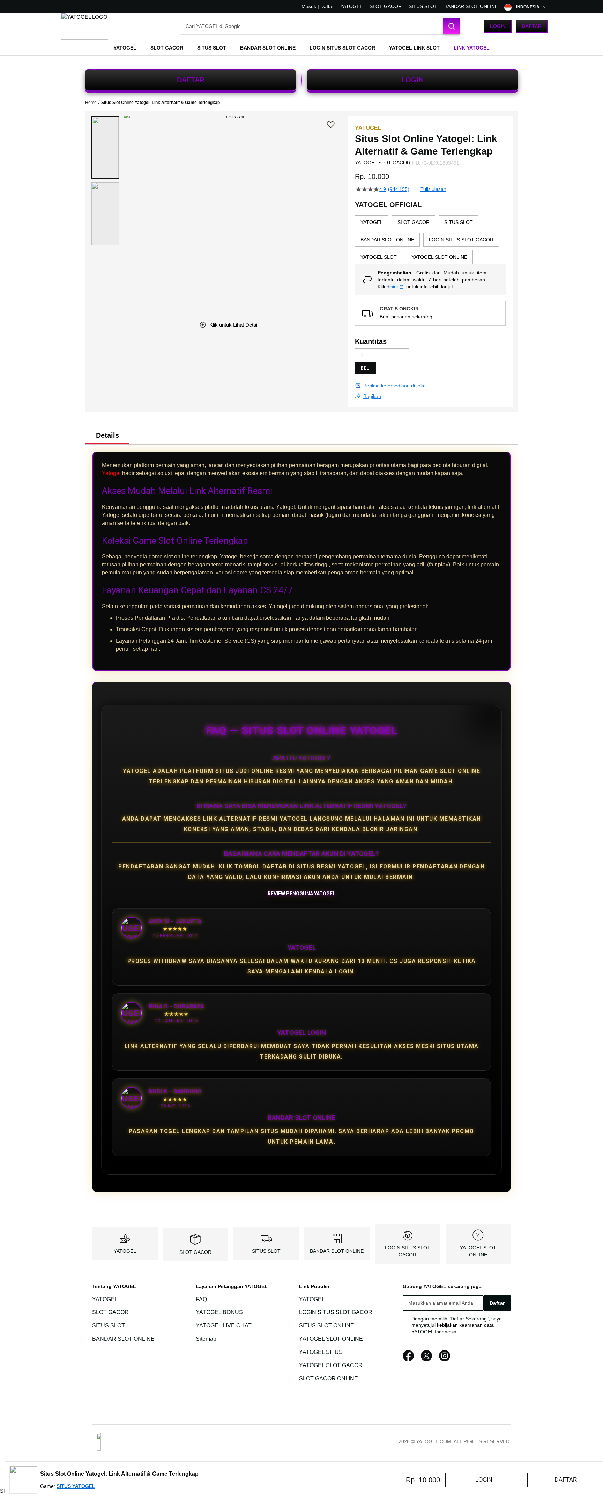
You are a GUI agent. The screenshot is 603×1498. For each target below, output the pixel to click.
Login (498, 26)
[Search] (451, 26)
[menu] (301, 47)
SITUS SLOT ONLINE (326, 1325)
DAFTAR (190, 80)
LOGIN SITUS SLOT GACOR (335, 1313)
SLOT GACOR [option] (413, 222)
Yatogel (111, 473)
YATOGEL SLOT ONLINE (331, 1339)
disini (392, 286)
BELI (365, 368)
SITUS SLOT (423, 6)
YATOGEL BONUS (219, 1313)
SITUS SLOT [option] (458, 222)
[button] (105, 147)
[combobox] (320, 26)
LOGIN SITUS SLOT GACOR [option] (461, 239)
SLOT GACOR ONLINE (328, 1379)
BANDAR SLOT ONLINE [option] (387, 239)
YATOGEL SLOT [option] (378, 257)
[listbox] (430, 239)
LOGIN (412, 80)
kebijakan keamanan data (465, 1325)
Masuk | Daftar (318, 6)
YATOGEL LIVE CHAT (224, 1325)
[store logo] (84, 26)
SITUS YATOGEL (76, 1486)
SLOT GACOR (386, 6)
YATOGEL (351, 6)
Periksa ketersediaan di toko (394, 386)
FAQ (201, 1299)
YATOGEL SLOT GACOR (331, 1365)
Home (91, 102)
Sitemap (206, 1339)
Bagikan (372, 396)
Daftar (532, 26)
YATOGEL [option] (371, 222)
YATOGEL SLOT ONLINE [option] (439, 257)
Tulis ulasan (433, 189)
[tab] (107, 435)
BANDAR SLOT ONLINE (471, 6)
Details (107, 435)
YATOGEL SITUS (321, 1352)
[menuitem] (124, 47)
